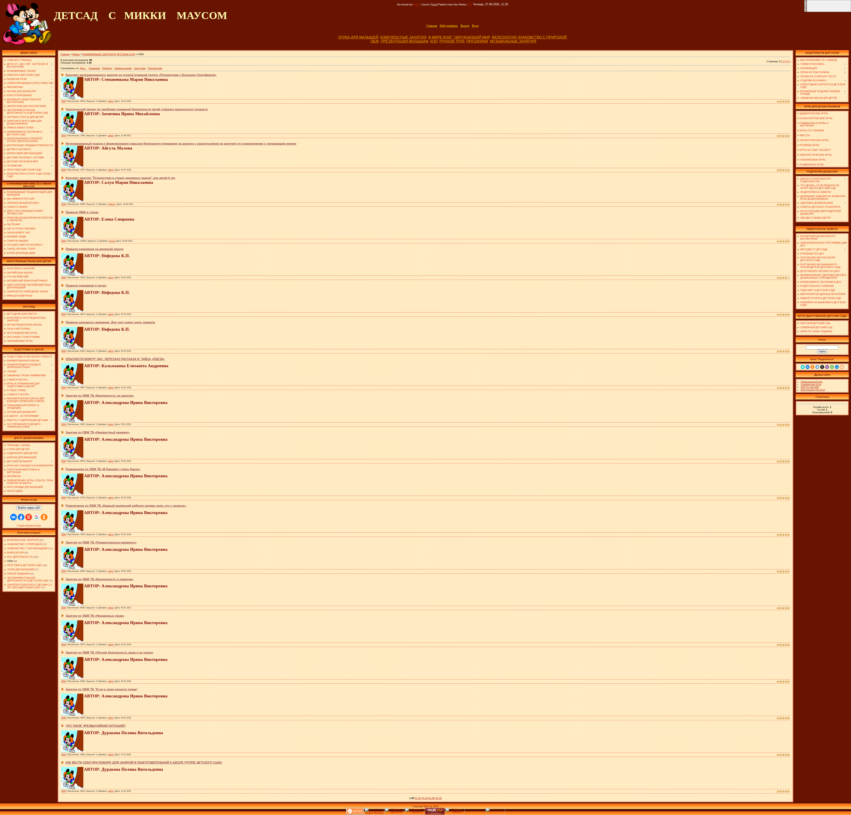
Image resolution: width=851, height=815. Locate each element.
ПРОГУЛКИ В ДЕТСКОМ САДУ (24, 565)
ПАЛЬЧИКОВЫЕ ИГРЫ (813, 159)
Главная (431, 25)
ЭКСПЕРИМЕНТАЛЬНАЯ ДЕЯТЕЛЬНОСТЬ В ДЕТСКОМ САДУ (28, 579)
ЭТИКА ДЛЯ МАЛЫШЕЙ (358, 37)
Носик (112, 241)
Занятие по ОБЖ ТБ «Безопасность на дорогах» (100, 395)
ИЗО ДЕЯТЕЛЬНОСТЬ (20, 556)
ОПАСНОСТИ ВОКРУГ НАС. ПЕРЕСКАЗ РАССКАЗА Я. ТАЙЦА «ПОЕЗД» (115, 359)
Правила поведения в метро (86, 285)
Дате (82, 68)
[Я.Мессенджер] (803, 367)
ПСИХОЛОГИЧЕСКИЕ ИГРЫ (816, 118)
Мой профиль (449, 25)
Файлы (76, 54)
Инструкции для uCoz (813, 389)
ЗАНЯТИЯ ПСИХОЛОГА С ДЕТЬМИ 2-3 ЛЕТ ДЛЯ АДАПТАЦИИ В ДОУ (29, 586)
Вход (475, 25)
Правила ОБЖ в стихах (82, 212)
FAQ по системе (810, 387)
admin (110, 101)
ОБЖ (375, 41)
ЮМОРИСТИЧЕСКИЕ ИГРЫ (816, 154)
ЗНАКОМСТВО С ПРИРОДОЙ (542, 37)
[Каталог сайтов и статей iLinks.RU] (414, 813)
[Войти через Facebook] (21, 517)
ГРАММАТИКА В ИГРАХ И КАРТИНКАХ (812, 124)
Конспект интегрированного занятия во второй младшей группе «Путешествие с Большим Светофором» (141, 75)
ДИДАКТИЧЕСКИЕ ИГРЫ (814, 113)
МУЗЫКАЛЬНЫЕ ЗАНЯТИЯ (513, 41)
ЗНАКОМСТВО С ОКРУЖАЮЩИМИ (27, 548)
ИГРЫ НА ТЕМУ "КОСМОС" (815, 150)
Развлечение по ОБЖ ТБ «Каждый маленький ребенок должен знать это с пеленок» (126, 505)
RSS (470, 4)
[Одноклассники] (812, 367)
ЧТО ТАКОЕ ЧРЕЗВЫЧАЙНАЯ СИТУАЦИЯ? (96, 726)
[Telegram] (817, 367)
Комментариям (123, 68)
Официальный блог (812, 381)
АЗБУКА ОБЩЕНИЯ (18, 573)
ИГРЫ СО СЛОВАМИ (812, 130)
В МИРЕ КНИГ (440, 37)
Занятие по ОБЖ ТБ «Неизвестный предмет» (98, 432)
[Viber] (827, 367)
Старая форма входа (29, 525)
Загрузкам (140, 68)
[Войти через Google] (36, 517)
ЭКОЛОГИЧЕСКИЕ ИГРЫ (814, 140)
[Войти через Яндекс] (28, 517)
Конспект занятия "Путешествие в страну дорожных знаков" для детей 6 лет (120, 178)
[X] (822, 367)
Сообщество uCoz (811, 384)
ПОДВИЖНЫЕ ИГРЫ (812, 164)
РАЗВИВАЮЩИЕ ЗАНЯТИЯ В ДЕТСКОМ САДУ (108, 54)
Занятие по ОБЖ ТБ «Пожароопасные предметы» (101, 542)
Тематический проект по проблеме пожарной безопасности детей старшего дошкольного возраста (137, 109)
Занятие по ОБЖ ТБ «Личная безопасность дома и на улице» (109, 652)
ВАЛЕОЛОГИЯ (504, 37)
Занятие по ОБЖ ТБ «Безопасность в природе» (99, 579)
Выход (465, 25)
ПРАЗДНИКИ (477, 41)
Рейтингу (107, 68)
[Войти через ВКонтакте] (13, 517)
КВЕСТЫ (805, 135)
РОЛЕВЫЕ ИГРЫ (809, 145)
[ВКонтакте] (808, 367)
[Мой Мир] (837, 367)
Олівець (111, 204)
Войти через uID (29, 507)
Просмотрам (155, 68)
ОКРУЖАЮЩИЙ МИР (472, 37)
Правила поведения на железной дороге (94, 249)
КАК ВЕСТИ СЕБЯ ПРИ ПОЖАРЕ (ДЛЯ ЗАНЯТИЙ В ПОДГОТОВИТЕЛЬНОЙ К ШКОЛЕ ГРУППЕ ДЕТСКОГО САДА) (144, 762)
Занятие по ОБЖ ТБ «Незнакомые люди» (95, 615)
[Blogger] (842, 367)
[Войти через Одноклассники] (44, 517)
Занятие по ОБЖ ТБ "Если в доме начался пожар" (102, 689)
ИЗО (434, 41)
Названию (94, 68)
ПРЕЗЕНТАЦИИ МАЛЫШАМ (404, 41)
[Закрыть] (805, 11)
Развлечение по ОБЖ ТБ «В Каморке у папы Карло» (103, 469)
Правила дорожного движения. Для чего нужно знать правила (110, 322)
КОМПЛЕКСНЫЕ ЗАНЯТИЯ (403, 37)
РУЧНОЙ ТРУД (452, 41)
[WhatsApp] (832, 367)
